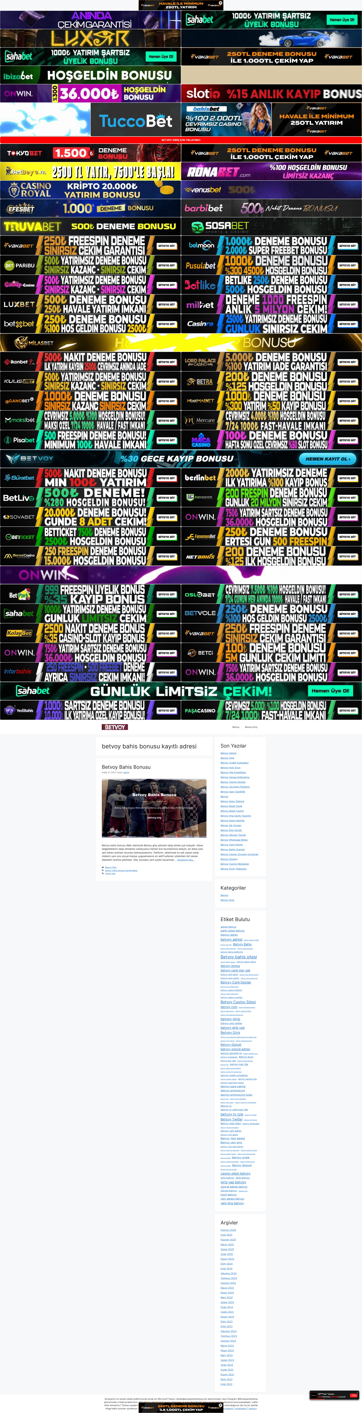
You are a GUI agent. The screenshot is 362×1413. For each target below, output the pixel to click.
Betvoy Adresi (228, 753)
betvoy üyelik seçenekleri (230, 1162)
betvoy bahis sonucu (228, 962)
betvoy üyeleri (226, 1158)
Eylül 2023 (226, 1326)
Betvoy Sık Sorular (231, 825)
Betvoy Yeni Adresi (233, 1138)
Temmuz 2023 (229, 1336)
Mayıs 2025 (227, 1244)
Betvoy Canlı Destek (236, 982)
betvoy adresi (231, 939)
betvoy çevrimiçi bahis (249, 1150)
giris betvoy (227, 1177)
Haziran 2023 (228, 1340)
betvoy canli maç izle (235, 970)
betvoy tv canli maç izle (234, 1109)
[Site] (90, 245)
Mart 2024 (227, 1297)
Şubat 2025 (227, 1249)
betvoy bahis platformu (232, 952)
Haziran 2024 (228, 1283)
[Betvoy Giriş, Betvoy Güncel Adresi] (115, 726)
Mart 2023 (227, 1355)
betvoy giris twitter (231, 1023)
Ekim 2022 (226, 1379)
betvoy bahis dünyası (228, 949)
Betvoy (235, 727)
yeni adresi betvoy (232, 1198)
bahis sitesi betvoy (233, 930)
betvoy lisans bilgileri (245, 1061)
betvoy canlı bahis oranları (249, 975)
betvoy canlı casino (230, 978)
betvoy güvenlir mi (231, 1053)
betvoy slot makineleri (238, 1099)
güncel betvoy (229, 1190)
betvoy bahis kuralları (245, 949)
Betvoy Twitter (232, 1119)
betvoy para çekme (233, 1086)
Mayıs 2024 (227, 1287)
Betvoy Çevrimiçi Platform (235, 786)
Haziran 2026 (228, 1230)
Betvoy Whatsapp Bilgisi (234, 839)
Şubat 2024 (227, 1302)
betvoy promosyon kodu (236, 1094)
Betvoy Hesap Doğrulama (235, 777)
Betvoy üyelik (241, 1157)
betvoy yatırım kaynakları (230, 1128)
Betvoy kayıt (246, 1056)
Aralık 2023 (227, 1312)
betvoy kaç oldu (228, 1061)
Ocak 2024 (227, 1307)
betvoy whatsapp (250, 1123)
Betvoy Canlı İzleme (232, 844)
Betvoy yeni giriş (231, 1142)
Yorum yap (110, 873)
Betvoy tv (226, 1105)
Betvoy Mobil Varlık (231, 806)
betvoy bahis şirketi (246, 962)
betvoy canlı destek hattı (229, 987)
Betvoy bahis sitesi (239, 956)
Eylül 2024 (226, 1268)
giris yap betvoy (233, 1182)
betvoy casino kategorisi (229, 994)
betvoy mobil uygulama (234, 1075)
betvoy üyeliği (226, 1166)
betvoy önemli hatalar (228, 1154)
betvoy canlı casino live (249, 978)
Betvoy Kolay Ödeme (232, 801)
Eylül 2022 (226, 1384)
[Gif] (181, 343)
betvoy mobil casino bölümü (231, 1068)
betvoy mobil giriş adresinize (231, 1072)
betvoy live (225, 1065)
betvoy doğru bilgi (227, 1011)
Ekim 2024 (227, 1263)
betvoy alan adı (226, 945)
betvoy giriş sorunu (227, 1041)
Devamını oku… (186, 859)
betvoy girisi (230, 1019)
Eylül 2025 (226, 1234)
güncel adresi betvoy (234, 1186)
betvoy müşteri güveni (229, 1079)
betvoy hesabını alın (250, 1054)
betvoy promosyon (233, 1090)
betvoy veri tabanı (250, 1120)
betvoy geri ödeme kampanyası (232, 1015)
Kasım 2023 (227, 1316)
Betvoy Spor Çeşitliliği (233, 791)
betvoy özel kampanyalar (246, 1154)
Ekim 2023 (227, 1321)
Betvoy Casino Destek (233, 782)
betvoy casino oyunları (231, 997)
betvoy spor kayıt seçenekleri (245, 1102)
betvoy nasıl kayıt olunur (232, 1082)
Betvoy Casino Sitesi (238, 1002)
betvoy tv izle (232, 1114)
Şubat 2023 (227, 1360)
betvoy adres (229, 935)
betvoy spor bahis (227, 1102)
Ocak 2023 (227, 1365)
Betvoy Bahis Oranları (233, 849)
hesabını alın (243, 1191)
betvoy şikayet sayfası (229, 1169)
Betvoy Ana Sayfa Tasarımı (236, 815)
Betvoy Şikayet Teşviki (233, 835)
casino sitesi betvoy (236, 1173)
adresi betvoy (228, 926)
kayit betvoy (229, 1194)
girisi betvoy (243, 1177)
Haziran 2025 (228, 1239)
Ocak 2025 (227, 1254)
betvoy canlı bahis (229, 974)
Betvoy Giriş (251, 727)
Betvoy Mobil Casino (232, 811)
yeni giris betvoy (232, 1203)
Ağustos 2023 (229, 1331)
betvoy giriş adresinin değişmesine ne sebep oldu (239, 1037)
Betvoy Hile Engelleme (233, 772)
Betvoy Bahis (242, 944)
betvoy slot (225, 1099)
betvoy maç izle (239, 1064)
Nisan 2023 (227, 1350)
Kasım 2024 (227, 1259)
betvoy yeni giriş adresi (232, 1146)
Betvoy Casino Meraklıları (235, 864)
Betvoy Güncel (231, 1044)
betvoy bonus (230, 966)
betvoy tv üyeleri (251, 1115)
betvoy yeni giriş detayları (230, 1150)
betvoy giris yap (233, 1027)
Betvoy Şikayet (242, 1165)
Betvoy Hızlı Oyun (231, 767)
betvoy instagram (229, 1057)
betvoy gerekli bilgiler (243, 1011)
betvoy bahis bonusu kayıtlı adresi (121, 870)
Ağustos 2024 (229, 1273)
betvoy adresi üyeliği (251, 940)
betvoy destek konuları (247, 1007)
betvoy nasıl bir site (247, 1079)
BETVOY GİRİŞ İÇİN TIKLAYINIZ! (181, 140)
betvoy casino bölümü (231, 990)
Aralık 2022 (227, 1369)
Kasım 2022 (227, 1374)
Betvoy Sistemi (229, 859)
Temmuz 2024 (229, 1278)
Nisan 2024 (227, 1292)
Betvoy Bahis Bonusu (126, 767)
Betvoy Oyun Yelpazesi (233, 868)
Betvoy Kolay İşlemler (233, 820)
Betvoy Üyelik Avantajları (235, 762)
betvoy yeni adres (231, 1130)
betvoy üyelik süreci (247, 1162)
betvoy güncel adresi (235, 1049)
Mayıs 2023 (227, 1345)
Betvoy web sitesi (231, 1123)
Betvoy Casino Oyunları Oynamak (239, 854)
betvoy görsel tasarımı (244, 1041)
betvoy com (229, 1007)
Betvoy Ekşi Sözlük (231, 830)
